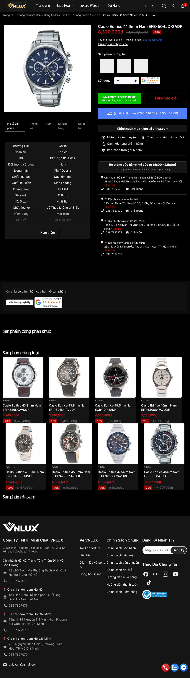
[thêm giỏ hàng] (30, 362)
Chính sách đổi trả (119, 570)
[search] (149, 18)
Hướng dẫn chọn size (113, 44)
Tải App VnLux (90, 548)
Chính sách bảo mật (121, 555)
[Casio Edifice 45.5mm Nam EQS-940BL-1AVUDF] (72, 443)
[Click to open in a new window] (47, 68)
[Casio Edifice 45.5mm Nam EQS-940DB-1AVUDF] (26, 443)
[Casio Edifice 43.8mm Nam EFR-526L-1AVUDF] (69, 377)
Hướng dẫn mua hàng (122, 577)
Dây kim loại (62, 177)
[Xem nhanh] (38, 362)
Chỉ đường (137, 188)
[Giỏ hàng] (183, 5)
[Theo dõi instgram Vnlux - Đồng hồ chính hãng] (165, 574)
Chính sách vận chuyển (123, 562)
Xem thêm (47, 232)
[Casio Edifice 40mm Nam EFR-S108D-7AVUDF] (161, 377)
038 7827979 (114, 188)
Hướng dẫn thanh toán (122, 584)
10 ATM (63, 189)
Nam (63, 164)
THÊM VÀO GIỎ (166, 98)
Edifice (118, 39)
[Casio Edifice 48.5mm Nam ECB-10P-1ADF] (115, 377)
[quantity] (118, 80)
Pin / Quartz (62, 170)
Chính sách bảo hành (121, 548)
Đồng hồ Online (90, 574)
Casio (63, 146)
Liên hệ (85, 555)
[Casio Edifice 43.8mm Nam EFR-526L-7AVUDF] (23, 377)
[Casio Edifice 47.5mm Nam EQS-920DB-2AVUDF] (118, 443)
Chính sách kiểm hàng (122, 592)
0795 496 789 (147, 113)
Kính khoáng (62, 183)
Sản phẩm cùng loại (21, 353)
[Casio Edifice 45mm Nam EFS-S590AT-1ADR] (164, 443)
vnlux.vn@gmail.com (23, 664)
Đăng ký (178, 550)
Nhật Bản (62, 201)
